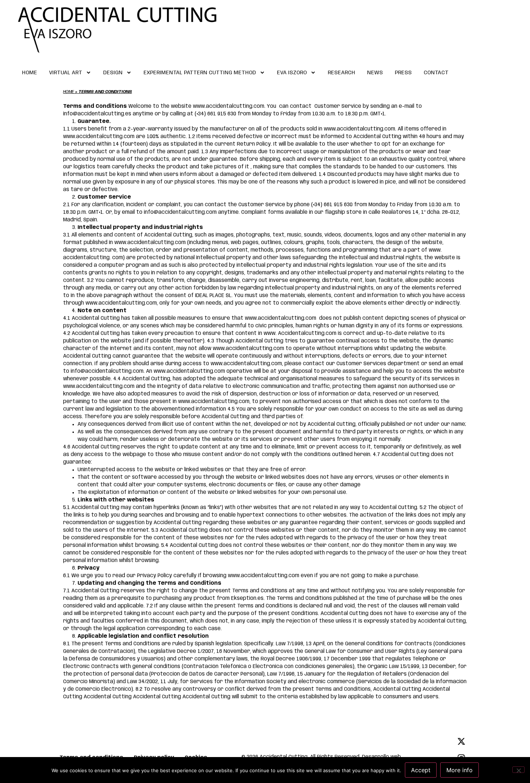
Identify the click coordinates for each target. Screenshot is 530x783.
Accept (420, 770)
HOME (29, 73)
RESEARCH (341, 73)
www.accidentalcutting (144, 242)
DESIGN (113, 73)
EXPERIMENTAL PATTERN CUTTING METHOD (199, 73)
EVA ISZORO (292, 73)
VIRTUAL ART (65, 73)
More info (459, 770)
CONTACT (436, 73)
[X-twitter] (461, 741)
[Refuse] (518, 769)
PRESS (403, 73)
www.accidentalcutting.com (359, 129)
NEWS (375, 73)
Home (68, 92)
